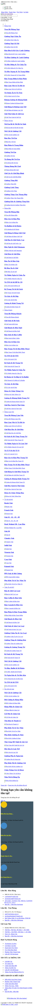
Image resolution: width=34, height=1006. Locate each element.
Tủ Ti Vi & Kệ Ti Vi (11, 451)
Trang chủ (4, 785)
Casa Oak (8, 559)
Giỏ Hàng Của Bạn (10, 945)
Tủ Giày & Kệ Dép (11, 296)
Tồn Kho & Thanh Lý (12, 721)
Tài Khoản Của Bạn (10, 943)
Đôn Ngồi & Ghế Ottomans (14, 247)
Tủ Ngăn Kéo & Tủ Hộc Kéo (15, 675)
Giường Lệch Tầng (11, 187)
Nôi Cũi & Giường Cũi (12, 131)
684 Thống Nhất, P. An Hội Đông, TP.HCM (17, 918)
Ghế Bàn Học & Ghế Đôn (13, 429)
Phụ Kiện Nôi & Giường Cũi (15, 763)
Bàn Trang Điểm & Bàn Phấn (15, 79)
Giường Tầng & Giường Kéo (15, 640)
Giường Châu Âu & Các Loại (15, 633)
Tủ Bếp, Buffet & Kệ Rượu (14, 668)
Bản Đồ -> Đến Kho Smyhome (14, 904)
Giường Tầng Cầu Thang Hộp (15, 194)
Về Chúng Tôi (9, 963)
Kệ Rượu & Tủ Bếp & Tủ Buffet (16, 377)
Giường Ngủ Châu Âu (12, 36)
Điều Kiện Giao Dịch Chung (13, 979)
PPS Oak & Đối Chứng (13, 573)
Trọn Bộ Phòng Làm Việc (13, 415)
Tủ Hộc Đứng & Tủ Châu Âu (15, 65)
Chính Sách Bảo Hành (11, 983)
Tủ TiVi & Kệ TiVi (11, 356)
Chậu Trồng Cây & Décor (14, 770)
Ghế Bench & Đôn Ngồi (13, 328)
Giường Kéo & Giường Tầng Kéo (16, 201)
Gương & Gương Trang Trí (14, 647)
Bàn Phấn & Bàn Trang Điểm (15, 612)
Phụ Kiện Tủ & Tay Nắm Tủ (15, 580)
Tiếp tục (3, 800)
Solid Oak (8, 545)
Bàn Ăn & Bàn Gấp (11, 261)
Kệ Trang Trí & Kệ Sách (13, 289)
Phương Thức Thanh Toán (12, 952)
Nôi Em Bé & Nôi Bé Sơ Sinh (15, 124)
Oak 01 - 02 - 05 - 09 (12, 517)
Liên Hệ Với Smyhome (11, 954)
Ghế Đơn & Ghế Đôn (12, 254)
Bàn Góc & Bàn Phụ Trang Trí (16, 458)
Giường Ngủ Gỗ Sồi (11, 43)
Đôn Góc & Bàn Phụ (12, 219)
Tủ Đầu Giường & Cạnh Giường (16, 57)
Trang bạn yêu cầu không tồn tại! (17, 785)
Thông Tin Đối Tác (10, 968)
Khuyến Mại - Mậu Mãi (11, 991)
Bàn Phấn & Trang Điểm (13, 145)
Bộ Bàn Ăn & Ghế (11, 268)
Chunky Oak (9, 538)
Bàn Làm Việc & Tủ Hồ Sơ (14, 86)
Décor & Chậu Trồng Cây (14, 391)
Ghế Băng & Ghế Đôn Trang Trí (16, 472)
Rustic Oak (8, 503)
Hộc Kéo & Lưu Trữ (12, 749)
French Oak (8, 510)
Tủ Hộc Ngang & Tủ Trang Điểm (16, 72)
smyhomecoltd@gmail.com (12, 898)
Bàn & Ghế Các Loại (12, 591)
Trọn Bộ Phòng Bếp (11, 212)
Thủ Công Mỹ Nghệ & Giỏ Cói (16, 742)
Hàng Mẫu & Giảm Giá (13, 707)
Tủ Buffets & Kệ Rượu (12, 226)
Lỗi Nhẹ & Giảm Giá (12, 714)
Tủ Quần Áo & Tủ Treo (13, 93)
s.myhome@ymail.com (11, 896)
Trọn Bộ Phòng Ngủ (12, 29)
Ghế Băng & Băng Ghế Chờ (14, 233)
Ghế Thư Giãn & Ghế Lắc (14, 114)
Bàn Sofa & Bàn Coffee (13, 335)
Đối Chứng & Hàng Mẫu (13, 700)
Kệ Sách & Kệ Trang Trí (13, 363)
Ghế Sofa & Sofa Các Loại (14, 626)
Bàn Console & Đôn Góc (13, 605)
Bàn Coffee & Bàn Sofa (13, 598)
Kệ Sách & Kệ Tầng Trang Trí (15, 436)
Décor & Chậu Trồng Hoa (14, 493)
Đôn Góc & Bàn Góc (12, 342)
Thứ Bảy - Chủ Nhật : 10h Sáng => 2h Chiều (18, 932)
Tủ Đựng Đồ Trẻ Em (12, 159)
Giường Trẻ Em (10, 152)
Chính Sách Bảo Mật (11, 965)
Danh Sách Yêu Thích (11, 948)
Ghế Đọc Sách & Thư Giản (14, 405)
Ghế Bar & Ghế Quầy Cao (14, 240)
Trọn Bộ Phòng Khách (12, 314)
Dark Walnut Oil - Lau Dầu (14, 524)
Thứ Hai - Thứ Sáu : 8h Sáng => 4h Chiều (17, 930)
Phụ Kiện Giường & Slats (13, 735)
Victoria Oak (9, 552)
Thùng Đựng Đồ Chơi (12, 166)
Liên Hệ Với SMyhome (11, 970)
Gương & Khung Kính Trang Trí (16, 398)
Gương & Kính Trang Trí (14, 303)
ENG (10, 8)
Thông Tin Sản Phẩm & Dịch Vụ (14, 972)
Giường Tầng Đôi (11, 180)
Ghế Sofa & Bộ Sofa (11, 321)
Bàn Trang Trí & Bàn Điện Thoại (16, 349)
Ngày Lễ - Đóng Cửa (11, 934)
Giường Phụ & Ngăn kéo (13, 756)
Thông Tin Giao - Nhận (11, 986)
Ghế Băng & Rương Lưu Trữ (15, 107)
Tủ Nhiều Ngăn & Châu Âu (14, 275)
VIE (9, 7)
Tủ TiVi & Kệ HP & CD (13, 282)
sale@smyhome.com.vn (11, 914)
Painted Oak (9, 566)
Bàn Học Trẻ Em (10, 138)
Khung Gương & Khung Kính (15, 100)
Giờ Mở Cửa (8, 961)
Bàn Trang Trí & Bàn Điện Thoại (16, 465)
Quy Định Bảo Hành (11, 950)
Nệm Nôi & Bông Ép (12, 777)
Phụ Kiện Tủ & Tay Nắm (13, 728)
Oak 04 (7, 531)
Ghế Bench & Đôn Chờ (13, 619)
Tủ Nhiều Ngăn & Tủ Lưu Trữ (15, 444)
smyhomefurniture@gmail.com (14, 916)
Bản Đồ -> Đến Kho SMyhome (14, 920)
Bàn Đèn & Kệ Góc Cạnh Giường (17, 50)
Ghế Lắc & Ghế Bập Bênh (14, 173)
